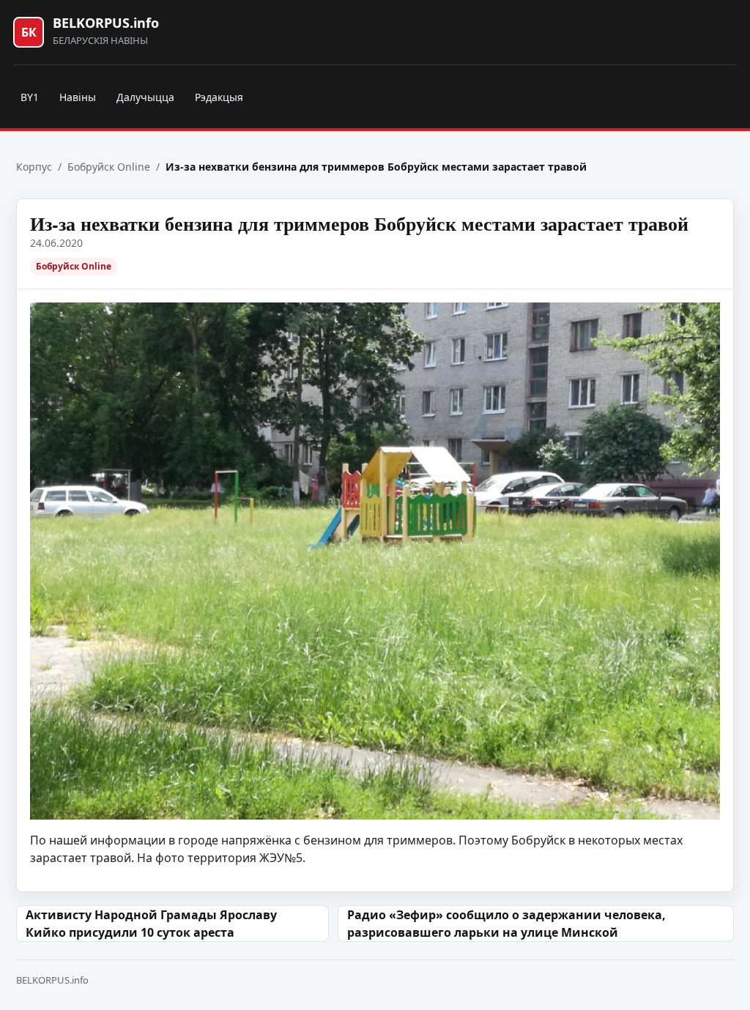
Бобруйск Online (108, 167)
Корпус (34, 167)
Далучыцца (145, 97)
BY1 (30, 97)
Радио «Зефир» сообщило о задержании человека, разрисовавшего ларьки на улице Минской (506, 923)
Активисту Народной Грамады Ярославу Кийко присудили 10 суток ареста (151, 923)
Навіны (77, 97)
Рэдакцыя (219, 97)
